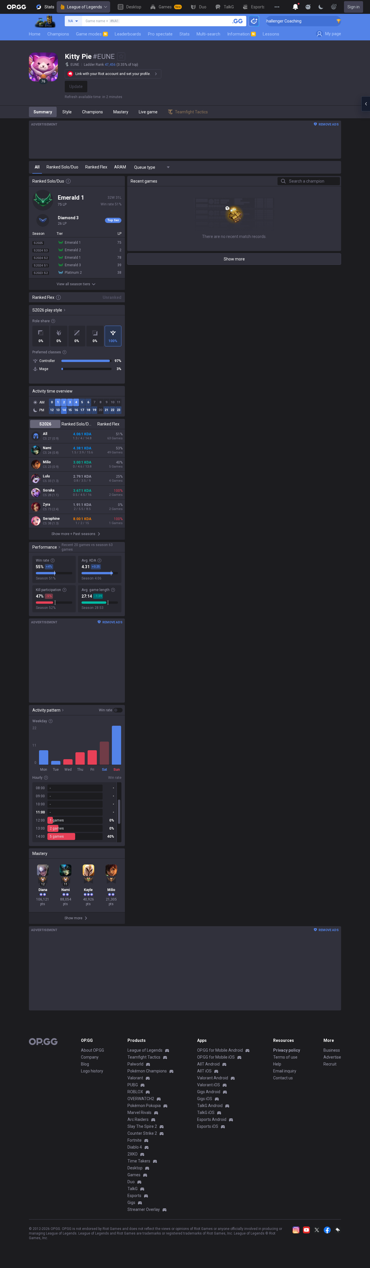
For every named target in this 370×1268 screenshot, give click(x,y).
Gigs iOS (204, 1098)
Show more (234, 259)
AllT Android (208, 1064)
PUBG (132, 1085)
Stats (185, 34)
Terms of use (285, 1057)
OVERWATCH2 (140, 1098)
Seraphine (51, 519)
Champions (58, 34)
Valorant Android (212, 1078)
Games (133, 1175)
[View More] (277, 7)
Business (331, 1050)
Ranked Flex (108, 424)
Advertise (332, 1057)
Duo (131, 1181)
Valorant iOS (208, 1085)
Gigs (131, 1202)
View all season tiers (73, 284)
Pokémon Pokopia (144, 1105)
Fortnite (134, 1140)
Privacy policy (286, 1050)
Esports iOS (207, 1126)
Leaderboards (128, 34)
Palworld (135, 1064)
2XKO (132, 1154)
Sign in (353, 7)
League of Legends (84, 7)
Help (277, 1064)
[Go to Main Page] (16, 7)
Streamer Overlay (143, 1209)
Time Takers (138, 1161)
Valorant (135, 1078)
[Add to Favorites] (121, 56)
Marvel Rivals (139, 1112)
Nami (47, 448)
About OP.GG (92, 1050)
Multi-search (208, 34)
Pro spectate (160, 34)
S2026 (45, 424)
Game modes (91, 34)
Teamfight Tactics (143, 1057)
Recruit (329, 1064)
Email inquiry (284, 1071)
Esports (134, 1195)
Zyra (46, 504)
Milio (47, 462)
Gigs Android (208, 1091)
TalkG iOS (205, 1112)
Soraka (48, 490)
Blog (85, 1064)
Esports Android (211, 1119)
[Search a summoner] (237, 21)
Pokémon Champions (147, 1071)
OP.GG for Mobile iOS (216, 1057)
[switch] (111, 710)
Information (241, 34)
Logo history (92, 1071)
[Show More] (295, 7)
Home (34, 34)
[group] (76, 812)
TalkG (132, 1188)
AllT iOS (204, 1071)
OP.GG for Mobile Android (220, 1050)
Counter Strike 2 (142, 1133)
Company (90, 1057)
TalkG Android (210, 1105)
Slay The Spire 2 (142, 1126)
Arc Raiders (138, 1119)
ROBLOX (135, 1091)
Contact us (283, 1078)
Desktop (135, 1168)
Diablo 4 (134, 1147)
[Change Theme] (321, 7)
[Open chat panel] (365, 103)
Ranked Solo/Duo (77, 424)
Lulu (46, 476)
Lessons (271, 34)
